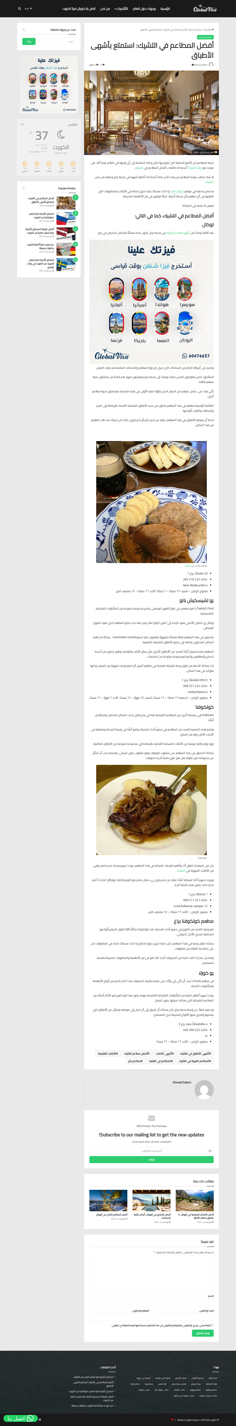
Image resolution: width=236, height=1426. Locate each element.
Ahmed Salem (182, 1082)
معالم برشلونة (211, 1390)
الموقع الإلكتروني (140, 1311)
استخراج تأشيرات (197, 1378)
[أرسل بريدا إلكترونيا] (193, 65)
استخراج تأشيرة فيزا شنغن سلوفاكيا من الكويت (41, 215)
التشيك (139, 167)
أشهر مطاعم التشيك (178, 233)
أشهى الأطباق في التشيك (194, 1053)
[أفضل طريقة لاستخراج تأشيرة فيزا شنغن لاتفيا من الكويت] (65, 233)
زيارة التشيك (195, 167)
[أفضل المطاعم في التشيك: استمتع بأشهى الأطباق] (65, 203)
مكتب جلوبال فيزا (162, 1390)
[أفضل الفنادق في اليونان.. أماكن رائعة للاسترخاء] (152, 1200)
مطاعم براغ (134, 1060)
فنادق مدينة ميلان (178, 1384)
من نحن (105, 8)
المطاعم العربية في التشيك (194, 1060)
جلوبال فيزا (177, 191)
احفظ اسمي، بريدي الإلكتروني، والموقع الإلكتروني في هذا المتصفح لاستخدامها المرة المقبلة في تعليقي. (161, 1325)
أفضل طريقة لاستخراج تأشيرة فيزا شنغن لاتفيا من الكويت (39, 231)
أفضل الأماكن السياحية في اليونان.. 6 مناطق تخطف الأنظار (196, 1216)
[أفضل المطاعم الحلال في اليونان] (108, 1200)
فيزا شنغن (162, 1384)
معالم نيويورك (195, 1390)
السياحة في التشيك (162, 1378)
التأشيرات (122, 8)
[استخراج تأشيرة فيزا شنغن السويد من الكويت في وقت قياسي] (65, 264)
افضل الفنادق (181, 1378)
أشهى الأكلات (164, 1053)
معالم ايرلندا (135, 1384)
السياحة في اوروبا (143, 1378)
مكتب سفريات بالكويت (208, 1396)
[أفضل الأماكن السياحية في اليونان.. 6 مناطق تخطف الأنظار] (195, 1200)
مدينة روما (149, 1384)
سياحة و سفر (195, 30)
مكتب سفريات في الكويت (183, 1396)
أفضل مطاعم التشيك (136, 1053)
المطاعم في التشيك (160, 1060)
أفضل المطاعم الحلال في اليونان (111, 1214)
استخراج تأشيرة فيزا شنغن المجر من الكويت (93, 1377)
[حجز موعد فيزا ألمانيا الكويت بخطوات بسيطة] (65, 249)
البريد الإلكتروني (206, 1311)
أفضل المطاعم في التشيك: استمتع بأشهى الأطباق (41, 200)
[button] (20, 1418)
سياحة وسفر (196, 1384)
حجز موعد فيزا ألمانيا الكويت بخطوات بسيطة (40, 246)
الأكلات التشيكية (107, 1053)
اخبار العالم (213, 1378)
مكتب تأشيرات (179, 1390)
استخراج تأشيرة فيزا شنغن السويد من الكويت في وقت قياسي (40, 263)
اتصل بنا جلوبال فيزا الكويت (79, 8)
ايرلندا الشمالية (211, 1384)
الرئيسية (165, 8)
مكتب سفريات (144, 1390)
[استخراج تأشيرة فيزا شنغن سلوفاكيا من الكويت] (65, 218)
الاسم (211, 1296)
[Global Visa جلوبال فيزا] (204, 8)
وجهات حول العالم (144, 8)
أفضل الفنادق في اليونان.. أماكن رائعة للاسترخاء (152, 1216)
